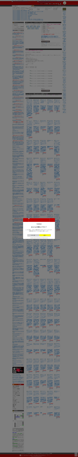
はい (45, 235)
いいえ (33, 235)
